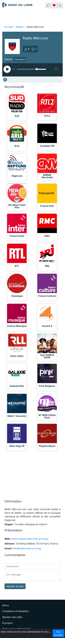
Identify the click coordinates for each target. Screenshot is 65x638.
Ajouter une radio (12, 617)
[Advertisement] (32, 17)
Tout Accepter (58, 633)
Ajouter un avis (15, 586)
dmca (5, 605)
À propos (7, 623)
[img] (60, 5)
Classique (19, 59)
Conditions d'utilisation (15, 611)
